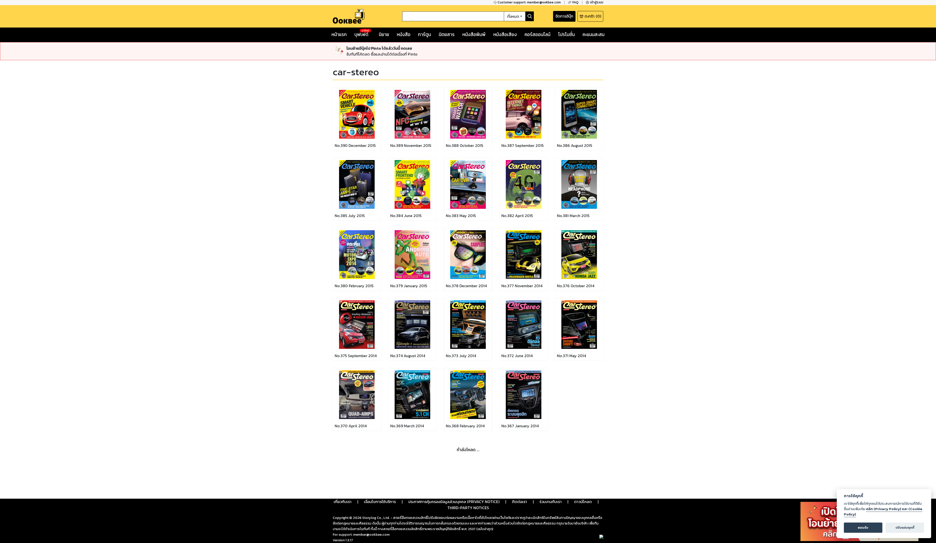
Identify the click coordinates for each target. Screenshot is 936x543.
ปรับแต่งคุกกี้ (905, 527)
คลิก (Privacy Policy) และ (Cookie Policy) (883, 511)
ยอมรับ (863, 527)
